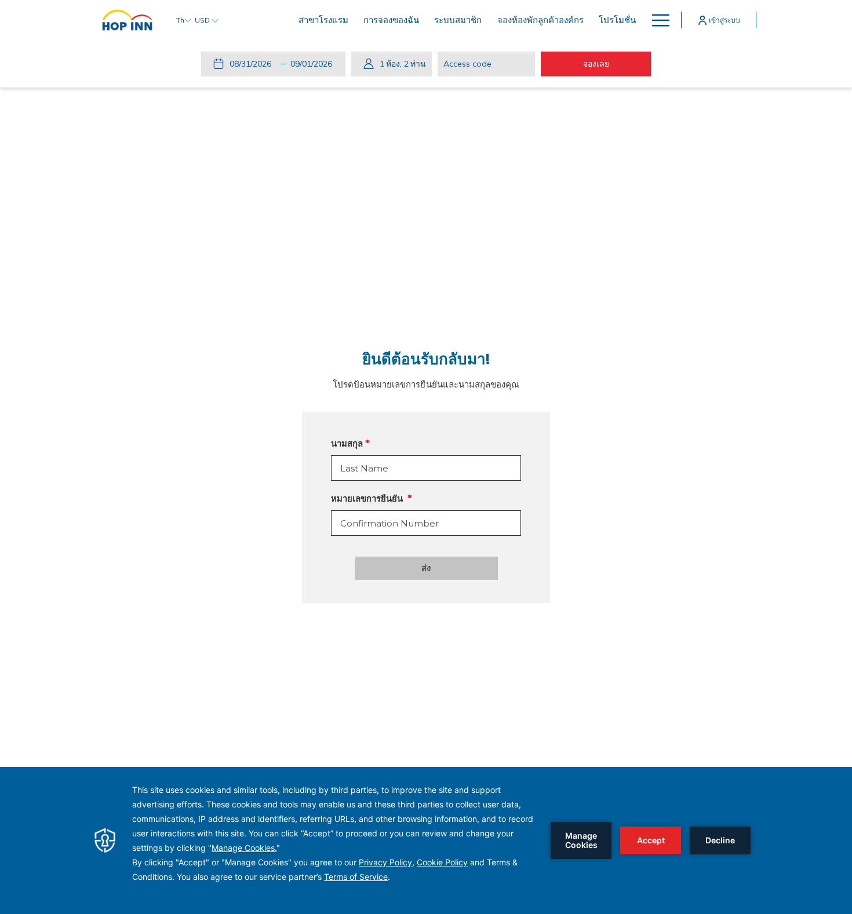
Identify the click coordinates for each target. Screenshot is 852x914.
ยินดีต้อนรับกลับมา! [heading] (426, 359)
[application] (426, 840)
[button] (253, 64)
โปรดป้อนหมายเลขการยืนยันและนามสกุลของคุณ (426, 384)
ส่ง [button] (426, 567)
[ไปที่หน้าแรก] (127, 20)
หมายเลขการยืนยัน (368, 498)
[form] (426, 468)
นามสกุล (347, 443)
